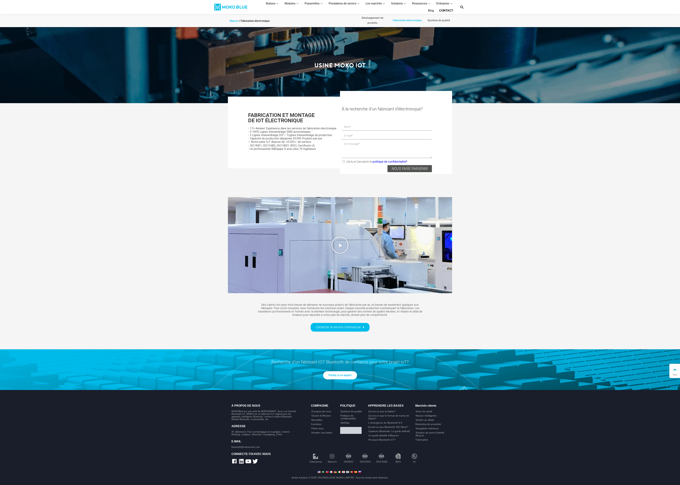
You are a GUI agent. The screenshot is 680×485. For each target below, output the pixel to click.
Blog (431, 10)
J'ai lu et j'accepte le (376, 161)
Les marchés (374, 3)
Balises (270, 3)
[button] (462, 7)
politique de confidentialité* (390, 161)
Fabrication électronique (407, 20)
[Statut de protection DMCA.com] (352, 430)
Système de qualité (438, 20)
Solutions (397, 3)
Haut (675, 374)
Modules (290, 3)
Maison (234, 20)
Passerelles (312, 3)
